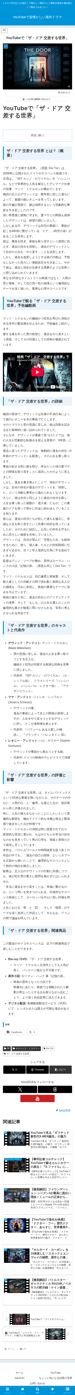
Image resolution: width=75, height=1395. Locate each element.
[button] (60, 1070)
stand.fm (20, 1377)
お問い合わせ (37, 1383)
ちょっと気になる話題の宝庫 (55, 1377)
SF (8, 1048)
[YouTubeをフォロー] (37, 1098)
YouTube (55, 1372)
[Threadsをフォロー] (55, 1089)
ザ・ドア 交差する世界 (18, 1053)
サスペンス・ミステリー (28, 1048)
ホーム (19, 1372)
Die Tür (49, 1048)
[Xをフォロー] (20, 1089)
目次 (34, 135)
